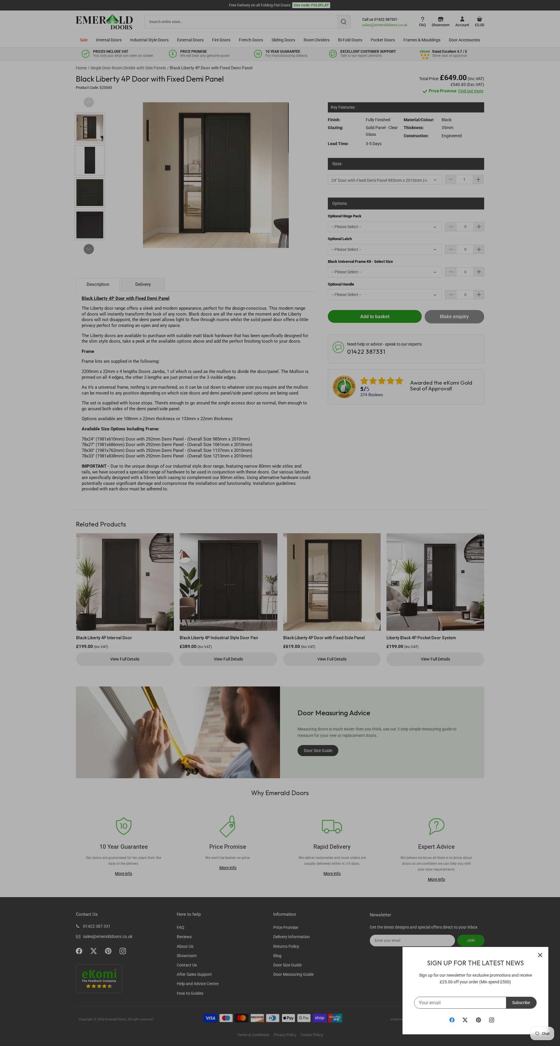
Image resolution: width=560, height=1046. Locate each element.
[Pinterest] (478, 1020)
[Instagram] (491, 1020)
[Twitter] (465, 1020)
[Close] (540, 955)
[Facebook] (451, 1020)
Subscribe (521, 1002)
